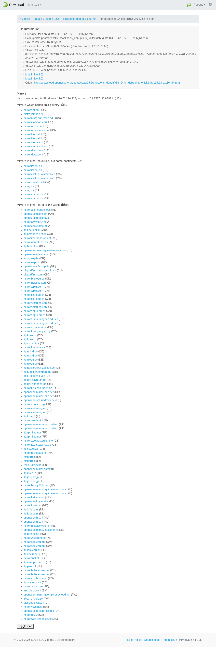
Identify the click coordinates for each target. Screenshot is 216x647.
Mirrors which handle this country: (39, 105)
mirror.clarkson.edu (35, 122)
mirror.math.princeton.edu (39, 118)
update (38, 18)
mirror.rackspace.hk (35, 452)
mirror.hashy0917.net (36, 485)
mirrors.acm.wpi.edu (36, 146)
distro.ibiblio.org (33, 114)
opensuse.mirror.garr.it (37, 469)
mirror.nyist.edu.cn (35, 282)
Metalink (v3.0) (34, 74)
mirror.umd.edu (33, 126)
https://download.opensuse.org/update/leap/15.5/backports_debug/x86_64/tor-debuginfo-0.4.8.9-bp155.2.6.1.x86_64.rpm (107, 82)
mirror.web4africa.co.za (38, 618)
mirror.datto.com (33, 150)
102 (67, 204)
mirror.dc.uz (31, 614)
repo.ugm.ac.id (33, 465)
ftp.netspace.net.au (35, 234)
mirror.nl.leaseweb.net (37, 525)
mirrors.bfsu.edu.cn (35, 302)
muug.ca (29, 186)
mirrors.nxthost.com (35, 578)
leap (48, 18)
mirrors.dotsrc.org (34, 404)
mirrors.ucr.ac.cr (33, 194)
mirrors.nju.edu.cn (34, 311)
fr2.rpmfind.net (32, 432)
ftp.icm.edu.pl (32, 550)
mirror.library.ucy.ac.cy (37, 331)
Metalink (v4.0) (34, 78)
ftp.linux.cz (30, 335)
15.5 (56, 18)
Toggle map (25, 626)
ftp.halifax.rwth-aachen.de (39, 367)
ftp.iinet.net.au (32, 230)
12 (66, 104)
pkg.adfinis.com (33, 274)
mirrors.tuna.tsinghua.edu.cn (41, 319)
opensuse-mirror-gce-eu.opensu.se (45, 250)
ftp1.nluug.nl (31, 509)
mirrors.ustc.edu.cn (35, 327)
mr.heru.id (30, 456)
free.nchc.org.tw (33, 598)
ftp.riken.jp (30, 473)
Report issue (169, 639)
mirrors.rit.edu (32, 110)
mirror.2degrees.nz (35, 537)
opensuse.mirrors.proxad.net (41, 424)
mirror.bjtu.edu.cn (34, 278)
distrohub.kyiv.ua (34, 602)
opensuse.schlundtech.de (39, 400)
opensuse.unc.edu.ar (36, 217)
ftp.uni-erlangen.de (35, 383)
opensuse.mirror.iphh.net (38, 392)
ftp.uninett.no (31, 533)
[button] (188, 4)
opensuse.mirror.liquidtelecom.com (45, 489)
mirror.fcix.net (32, 134)
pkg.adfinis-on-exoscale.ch (40, 270)
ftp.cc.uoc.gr (31, 448)
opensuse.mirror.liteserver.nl (41, 529)
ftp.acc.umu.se (32, 582)
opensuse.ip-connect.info (39, 610)
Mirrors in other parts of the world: (39, 204)
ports (27, 18)
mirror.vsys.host (33, 606)
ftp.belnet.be (31, 246)
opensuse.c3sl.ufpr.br (36, 266)
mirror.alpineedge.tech (37, 209)
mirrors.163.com (33, 286)
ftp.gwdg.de (31, 359)
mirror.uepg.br (32, 262)
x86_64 (91, 18)
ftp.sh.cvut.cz (31, 343)
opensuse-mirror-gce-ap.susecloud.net (47, 594)
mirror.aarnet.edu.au (36, 242)
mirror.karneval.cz (34, 347)
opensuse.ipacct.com (36, 254)
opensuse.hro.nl (33, 517)
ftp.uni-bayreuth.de (35, 379)
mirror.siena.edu (33, 142)
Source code (152, 639)
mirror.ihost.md (33, 505)
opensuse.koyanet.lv (36, 501)
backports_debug (73, 18)
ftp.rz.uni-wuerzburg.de (37, 371)
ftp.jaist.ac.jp (31, 477)
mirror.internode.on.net (37, 238)
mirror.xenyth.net (34, 182)
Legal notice (134, 639)
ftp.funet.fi (29, 416)
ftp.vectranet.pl (32, 554)
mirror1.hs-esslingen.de (38, 388)
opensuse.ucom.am (35, 213)
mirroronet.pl (31, 558)
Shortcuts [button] (33, 4)
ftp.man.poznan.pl (34, 562)
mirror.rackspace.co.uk (37, 444)
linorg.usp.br (31, 258)
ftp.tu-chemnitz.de (34, 375)
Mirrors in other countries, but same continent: (47, 161)
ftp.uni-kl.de (31, 351)
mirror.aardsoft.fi (33, 420)
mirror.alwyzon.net (35, 221)
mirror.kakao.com (34, 497)
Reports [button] (198, 4)
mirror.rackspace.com (36, 130)
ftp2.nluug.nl (31, 513)
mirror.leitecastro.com (36, 570)
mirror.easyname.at (35, 226)
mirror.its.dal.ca (33, 166)
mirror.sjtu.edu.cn (34, 294)
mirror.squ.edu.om (34, 541)
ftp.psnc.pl (30, 566)
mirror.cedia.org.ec (35, 408)
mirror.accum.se (33, 586)
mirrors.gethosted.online (38, 440)
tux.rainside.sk (32, 590)
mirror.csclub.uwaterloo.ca (39, 174)
